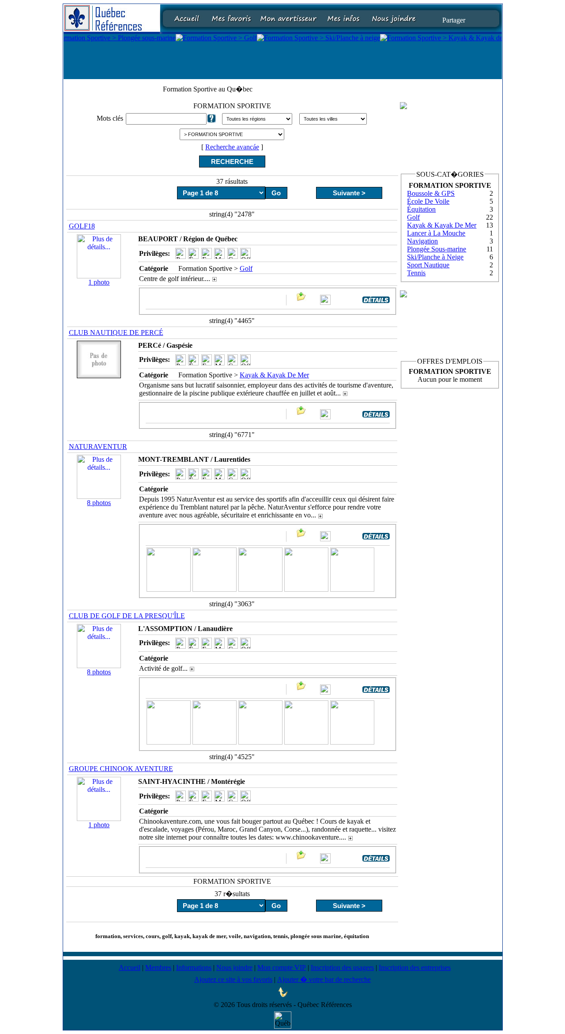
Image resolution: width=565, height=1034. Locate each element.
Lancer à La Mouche (436, 233)
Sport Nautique (428, 265)
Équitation (421, 209)
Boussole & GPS (431, 193)
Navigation (422, 241)
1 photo (98, 282)
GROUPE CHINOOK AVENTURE (121, 768)
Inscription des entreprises (415, 967)
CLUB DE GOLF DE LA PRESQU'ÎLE (127, 616)
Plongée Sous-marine (436, 249)
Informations (193, 967)
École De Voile (428, 201)
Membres (158, 967)
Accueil (129, 967)
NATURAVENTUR (98, 446)
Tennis (416, 273)
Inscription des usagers (342, 967)
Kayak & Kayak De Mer (274, 375)
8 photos (99, 502)
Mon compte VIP (281, 967)
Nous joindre (234, 967)
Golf (246, 268)
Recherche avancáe (232, 147)
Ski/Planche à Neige (435, 257)
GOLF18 (82, 226)
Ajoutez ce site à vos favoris (233, 979)
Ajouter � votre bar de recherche (324, 979)
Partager (453, 19)
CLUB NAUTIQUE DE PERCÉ (116, 332)
